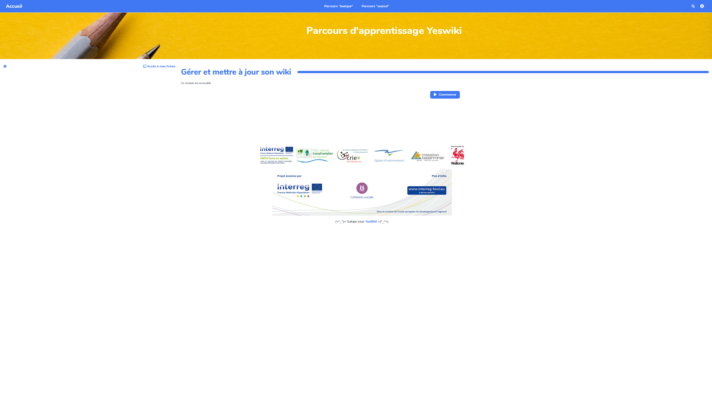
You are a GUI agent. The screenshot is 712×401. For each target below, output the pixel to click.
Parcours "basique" (338, 6)
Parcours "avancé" (375, 6)
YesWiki (371, 221)
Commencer (447, 94)
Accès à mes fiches (160, 66)
